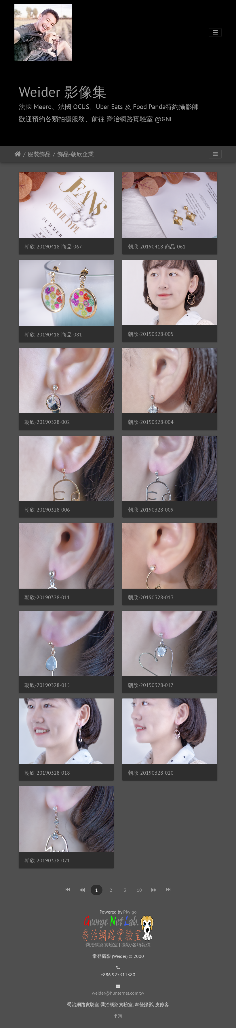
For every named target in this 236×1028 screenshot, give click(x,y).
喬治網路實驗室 (101, 944)
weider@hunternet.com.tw (118, 993)
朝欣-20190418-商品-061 (157, 247)
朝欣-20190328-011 (47, 597)
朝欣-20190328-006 (47, 510)
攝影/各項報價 (136, 944)
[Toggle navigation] (215, 32)
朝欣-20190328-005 (151, 334)
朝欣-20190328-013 (151, 597)
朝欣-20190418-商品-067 (53, 247)
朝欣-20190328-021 (47, 860)
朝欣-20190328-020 (151, 773)
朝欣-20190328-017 (151, 685)
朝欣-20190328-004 (151, 422)
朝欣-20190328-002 (47, 422)
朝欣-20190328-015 (47, 685)
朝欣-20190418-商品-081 (53, 335)
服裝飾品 (39, 154)
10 (139, 890)
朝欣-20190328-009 (151, 510)
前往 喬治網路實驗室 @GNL (132, 119)
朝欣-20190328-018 (47, 773)
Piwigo (130, 912)
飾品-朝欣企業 (75, 154)
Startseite (17, 154)
